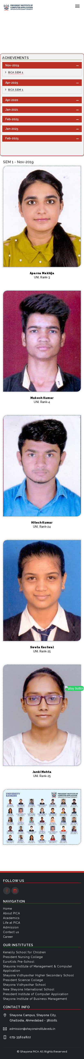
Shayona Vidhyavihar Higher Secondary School (38, 975)
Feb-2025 (12, 119)
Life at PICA (11, 922)
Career (8, 936)
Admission (11, 927)
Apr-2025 (11, 82)
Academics (11, 918)
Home (7, 35)
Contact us (11, 932)
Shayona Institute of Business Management (35, 998)
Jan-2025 (11, 128)
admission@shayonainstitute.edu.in (32, 1028)
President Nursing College (23, 957)
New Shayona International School (28, 989)
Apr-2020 (11, 100)
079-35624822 (20, 1037)
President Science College (23, 980)
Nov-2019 (12, 65)
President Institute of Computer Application (35, 994)
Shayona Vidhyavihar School (24, 984)
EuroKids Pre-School (18, 961)
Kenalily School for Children (24, 952)
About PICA (11, 913)
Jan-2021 (11, 109)
